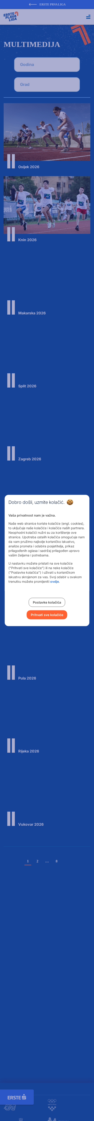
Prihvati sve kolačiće (47, 615)
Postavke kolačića (47, 602)
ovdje (54, 581)
